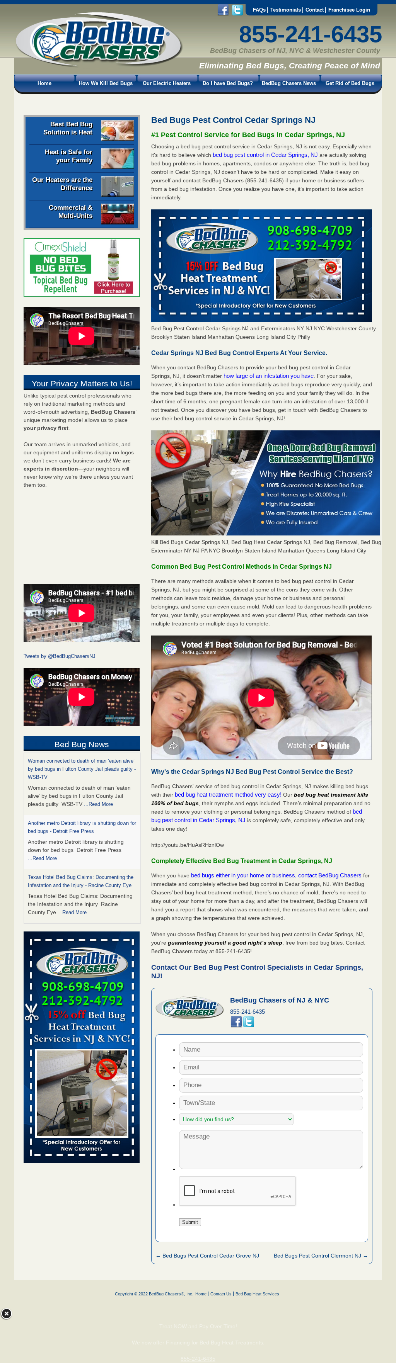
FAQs (259, 10)
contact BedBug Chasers (330, 875)
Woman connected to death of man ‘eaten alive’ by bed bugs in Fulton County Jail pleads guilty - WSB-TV (82, 769)
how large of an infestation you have (269, 375)
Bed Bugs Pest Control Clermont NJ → (321, 1256)
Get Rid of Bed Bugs (350, 83)
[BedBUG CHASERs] (98, 66)
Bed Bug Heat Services (257, 1294)
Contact (315, 10)
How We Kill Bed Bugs (106, 83)
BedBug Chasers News (289, 83)
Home (44, 83)
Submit (190, 1222)
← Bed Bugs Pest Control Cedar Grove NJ (207, 1256)
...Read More (98, 804)
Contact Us (221, 1294)
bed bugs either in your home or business (243, 875)
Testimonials (285, 10)
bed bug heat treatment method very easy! (229, 794)
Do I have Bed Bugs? (228, 83)
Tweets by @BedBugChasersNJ (60, 656)
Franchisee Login (349, 10)
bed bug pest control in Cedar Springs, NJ (266, 154)
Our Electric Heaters (167, 83)
